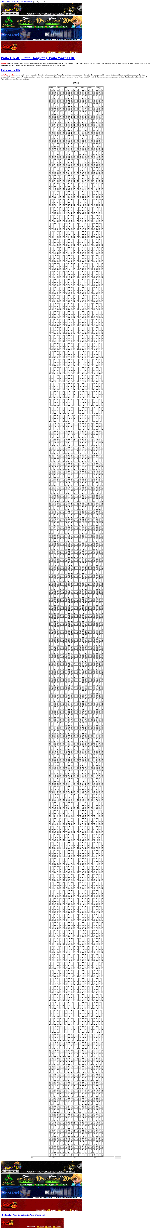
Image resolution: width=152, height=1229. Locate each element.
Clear (76, 83)
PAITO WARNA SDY (25, 2)
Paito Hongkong (20, 1215)
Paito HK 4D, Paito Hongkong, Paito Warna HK (38, 58)
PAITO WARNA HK (8, 2)
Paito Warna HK (10, 70)
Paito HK (4, 63)
